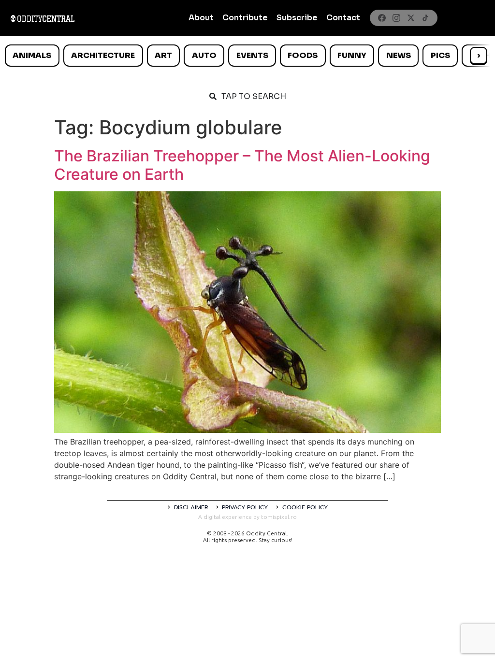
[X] (411, 18)
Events (252, 55)
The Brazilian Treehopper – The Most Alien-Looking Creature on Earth (242, 165)
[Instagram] (396, 18)
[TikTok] (425, 18)
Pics (440, 55)
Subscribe (297, 18)
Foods (303, 55)
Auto (204, 55)
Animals (32, 55)
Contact (343, 18)
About (201, 18)
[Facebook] (382, 18)
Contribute (245, 18)
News (398, 55)
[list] (247, 56)
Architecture (103, 55)
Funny (351, 55)
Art (163, 55)
